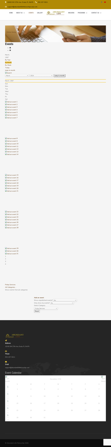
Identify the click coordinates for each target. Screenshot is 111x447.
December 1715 (55, 379)
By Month (8, 62)
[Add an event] (11, 102)
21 (17, 191)
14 (17, 154)
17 (17, 180)
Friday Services (10, 285)
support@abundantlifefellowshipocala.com (22, 7)
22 (17, 212)
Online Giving (11, 32)
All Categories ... (10, 287)
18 (17, 183)
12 (17, 149)
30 (17, 251)
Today (7, 68)
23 (17, 214)
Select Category (39, 305)
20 (17, 188)
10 (17, 144)
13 (17, 152)
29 (17, 248)
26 (17, 222)
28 (17, 228)
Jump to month (10, 70)
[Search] (8, 73)
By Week (8, 65)
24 (17, 217)
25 (17, 220)
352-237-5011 (43, 2)
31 (17, 254)
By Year (7, 60)
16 (17, 178)
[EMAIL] (10, 50)
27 (17, 225)
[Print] (10, 48)
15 (17, 175)
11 (17, 146)
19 (17, 186)
